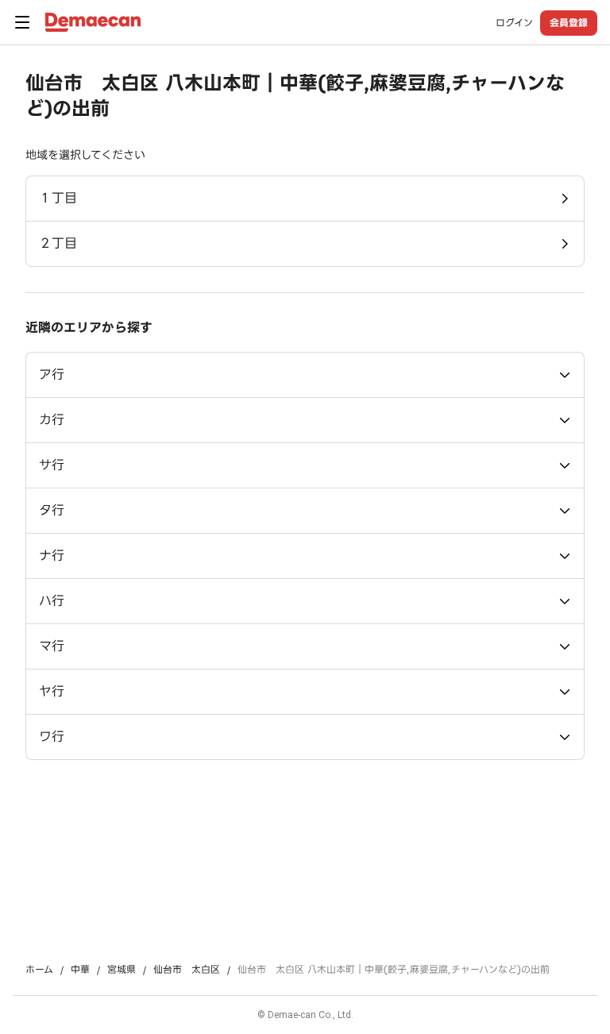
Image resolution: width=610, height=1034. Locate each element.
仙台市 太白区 (186, 970)
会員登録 (569, 22)
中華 (80, 970)
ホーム (39, 970)
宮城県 (121, 970)
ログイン (514, 23)
